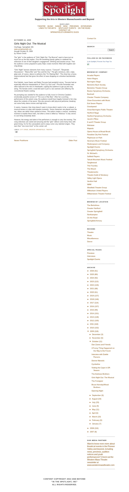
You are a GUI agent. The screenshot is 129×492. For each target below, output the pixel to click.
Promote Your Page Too (104, 61)
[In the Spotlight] (88, 64)
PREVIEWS (74, 26)
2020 (92, 292)
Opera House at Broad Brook (98, 132)
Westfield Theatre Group (97, 188)
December (96, 334)
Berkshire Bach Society (96, 85)
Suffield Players (93, 156)
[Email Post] (16, 131)
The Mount (91, 169)
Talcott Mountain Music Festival (99, 160)
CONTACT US (64, 30)
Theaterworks (92, 172)
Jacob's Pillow (92, 119)
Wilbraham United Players (97, 191)
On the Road (92, 218)
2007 (92, 432)
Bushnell (90, 94)
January (95, 424)
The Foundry (92, 166)
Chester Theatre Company (97, 97)
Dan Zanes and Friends (101, 345)
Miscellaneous (93, 238)
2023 (92, 281)
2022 (92, 285)
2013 (92, 317)
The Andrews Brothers (100, 374)
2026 (92, 271)
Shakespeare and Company (98, 144)
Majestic (90, 128)
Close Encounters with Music (98, 100)
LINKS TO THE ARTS (47, 28)
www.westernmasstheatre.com (100, 465)
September (96, 395)
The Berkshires (93, 205)
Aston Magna (92, 78)
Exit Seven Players (94, 103)
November (96, 338)
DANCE (58, 26)
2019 (92, 296)
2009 (92, 331)
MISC (65, 26)
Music (89, 235)
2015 (92, 310)
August (95, 399)
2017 (92, 303)
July (94, 402)
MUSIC (50, 26)
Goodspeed (91, 107)
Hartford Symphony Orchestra (99, 116)
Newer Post (18, 140)
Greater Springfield (37, 129)
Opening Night (97, 391)
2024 (92, 278)
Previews (90, 253)
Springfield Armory (94, 221)
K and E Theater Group (96, 122)
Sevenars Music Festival (97, 141)
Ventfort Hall (92, 181)
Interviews (91, 256)
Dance (89, 242)
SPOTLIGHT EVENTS (68, 28)
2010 (92, 328)
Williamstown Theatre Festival (99, 194)
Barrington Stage (94, 82)
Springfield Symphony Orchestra (100, 150)
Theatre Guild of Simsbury (97, 175)
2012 (92, 321)
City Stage (24, 129)
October (95, 341)
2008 (92, 428)
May (94, 409)
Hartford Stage (93, 113)
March (95, 417)
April (94, 413)
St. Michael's (92, 153)
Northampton (92, 215)
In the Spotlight (91, 61)
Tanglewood (92, 163)
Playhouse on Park (94, 138)
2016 (92, 306)
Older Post (73, 140)
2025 (92, 274)
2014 (92, 313)
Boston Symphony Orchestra (98, 91)
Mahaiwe (90, 125)
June (94, 406)
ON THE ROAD (84, 28)
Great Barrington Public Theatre (100, 110)
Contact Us (91, 38)
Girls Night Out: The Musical (30, 43)
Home (25, 140)
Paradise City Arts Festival (97, 135)
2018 (92, 299)
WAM (89, 184)
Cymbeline (96, 364)
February (96, 420)
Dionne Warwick (98, 361)
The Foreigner (97, 381)
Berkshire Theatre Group (97, 88)
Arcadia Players (93, 75)
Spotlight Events (93, 147)
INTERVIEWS (86, 26)
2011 (92, 324)
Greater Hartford (93, 208)
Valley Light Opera (94, 178)
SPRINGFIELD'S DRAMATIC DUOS (64, 32)
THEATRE (41, 26)
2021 (92, 289)
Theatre (49, 129)
